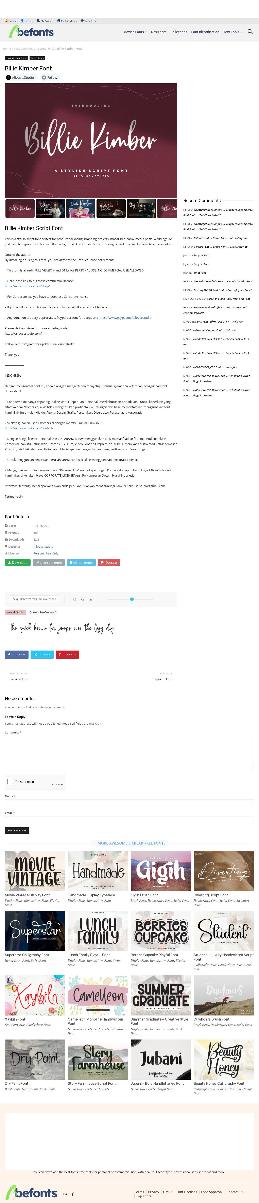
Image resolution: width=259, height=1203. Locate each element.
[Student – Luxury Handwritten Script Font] (224, 931)
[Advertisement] (213, 122)
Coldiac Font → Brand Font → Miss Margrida (221, 238)
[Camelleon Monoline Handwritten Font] (98, 995)
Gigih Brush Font (144, 895)
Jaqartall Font (19, 679)
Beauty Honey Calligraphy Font (219, 1083)
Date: (12, 526)
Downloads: (17, 539)
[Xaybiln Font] (35, 995)
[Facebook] (73, 1194)
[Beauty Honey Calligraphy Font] (224, 1060)
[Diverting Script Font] (224, 871)
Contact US (235, 1192)
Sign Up (26, 20)
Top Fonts (143, 1196)
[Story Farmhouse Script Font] (98, 1060)
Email (10, 813)
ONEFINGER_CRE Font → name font (216, 367)
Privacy (153, 1192)
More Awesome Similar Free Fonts (132, 843)
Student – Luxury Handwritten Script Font (224, 957)
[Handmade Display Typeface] (98, 871)
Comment (13, 732)
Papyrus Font (201, 255)
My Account (47, 20)
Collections (178, 32)
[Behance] (65, 1194)
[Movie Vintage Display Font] (35, 871)
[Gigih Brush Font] (161, 871)
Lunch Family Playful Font (89, 955)
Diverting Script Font (211, 895)
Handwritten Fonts (16, 58)
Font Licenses (186, 1192)
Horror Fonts (30, 1089)
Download (20, 562)
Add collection (83, 563)
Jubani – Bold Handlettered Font (157, 1083)
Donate (111, 562)
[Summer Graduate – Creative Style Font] (161, 995)
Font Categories (24, 48)
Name (10, 796)
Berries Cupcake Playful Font (154, 955)
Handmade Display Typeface (91, 895)
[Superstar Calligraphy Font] (35, 931)
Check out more (51, 563)
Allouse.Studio (43, 546)
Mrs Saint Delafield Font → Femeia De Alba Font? (224, 281)
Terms (139, 1192)
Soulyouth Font (162, 679)
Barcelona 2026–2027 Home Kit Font (228, 299)
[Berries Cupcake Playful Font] (161, 931)
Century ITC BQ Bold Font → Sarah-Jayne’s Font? (223, 290)
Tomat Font (199, 273)
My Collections (68, 20)
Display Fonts (13, 900)
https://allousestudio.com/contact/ (29, 428)
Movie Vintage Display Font (27, 895)
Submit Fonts (91, 20)
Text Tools (231, 32)
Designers (158, 32)
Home (7, 48)
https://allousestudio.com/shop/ (27, 286)
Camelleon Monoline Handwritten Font (95, 1021)
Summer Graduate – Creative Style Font (159, 1021)
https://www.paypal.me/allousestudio (125, 317)
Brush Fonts (138, 900)
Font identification (205, 32)
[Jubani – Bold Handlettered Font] (161, 1060)
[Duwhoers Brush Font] (224, 995)
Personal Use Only (46, 553)
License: (13, 553)
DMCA (167, 1192)
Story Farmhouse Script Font (92, 1083)
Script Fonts (46, 48)
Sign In (11, 20)
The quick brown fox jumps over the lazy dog (61, 627)
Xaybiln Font (15, 1019)
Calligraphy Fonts (205, 965)
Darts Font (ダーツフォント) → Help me (219, 321)
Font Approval (212, 1192)
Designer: (14, 546)
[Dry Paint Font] (35, 1060)
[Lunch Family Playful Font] (98, 931)
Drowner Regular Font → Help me (215, 330)
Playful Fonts (165, 1089)
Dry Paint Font (16, 1083)
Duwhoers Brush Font (211, 1019)
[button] (250, 33)
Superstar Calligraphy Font (27, 955)
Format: (13, 532)
